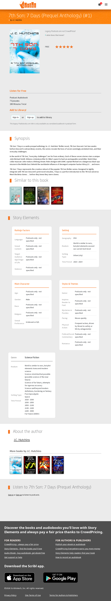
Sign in (16, 117)
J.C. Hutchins (22, 440)
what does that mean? (55, 35)
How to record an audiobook (68, 557)
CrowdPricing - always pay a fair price (21, 544)
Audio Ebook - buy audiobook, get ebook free (24, 553)
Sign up (30, 117)
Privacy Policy (10, 595)
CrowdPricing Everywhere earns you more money (78, 548)
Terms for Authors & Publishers (63, 595)
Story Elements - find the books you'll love (23, 548)
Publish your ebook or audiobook (70, 544)
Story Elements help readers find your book (75, 553)
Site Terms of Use (33, 595)
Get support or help (13, 557)
